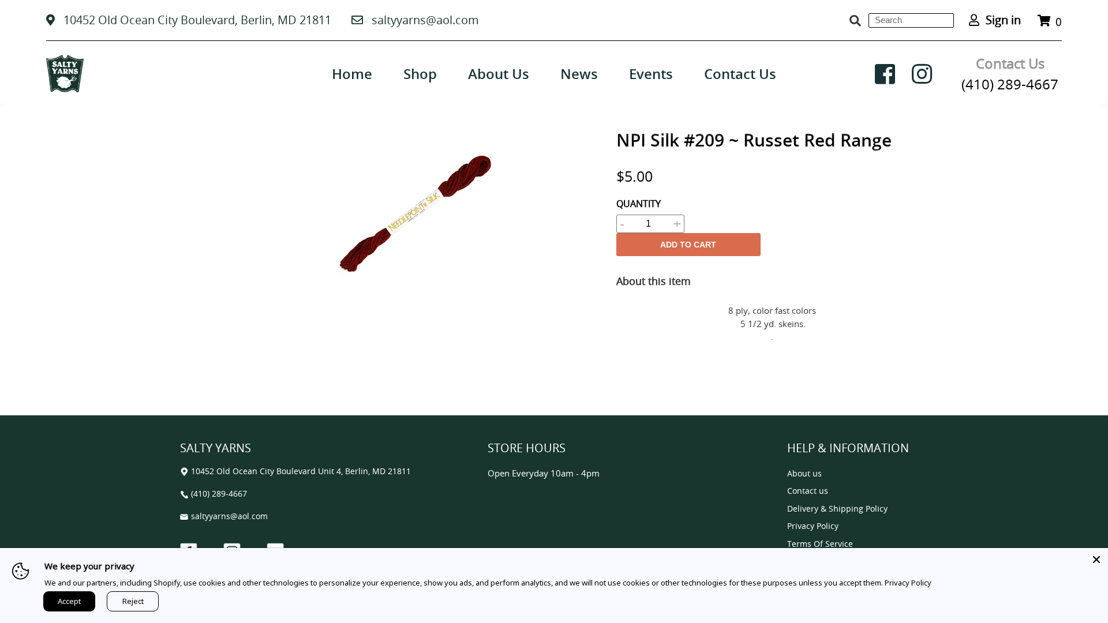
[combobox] (911, 20)
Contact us (807, 491)
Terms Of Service (820, 544)
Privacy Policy (813, 526)
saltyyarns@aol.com (425, 20)
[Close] (1096, 559)
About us (804, 474)
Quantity (638, 203)
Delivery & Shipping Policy (837, 509)
